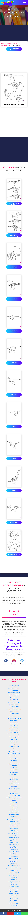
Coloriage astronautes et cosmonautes (14, 709)
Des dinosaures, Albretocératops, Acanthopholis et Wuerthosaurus (14, 235)
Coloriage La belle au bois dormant (14, 819)
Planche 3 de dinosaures (14, 554)
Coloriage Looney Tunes (14, 825)
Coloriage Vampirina (14, 835)
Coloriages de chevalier (14, 729)
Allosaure (14, 426)
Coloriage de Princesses (14, 694)
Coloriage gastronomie (14, 854)
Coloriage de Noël (14, 755)
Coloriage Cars (14, 781)
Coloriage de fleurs (14, 840)
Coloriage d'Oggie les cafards (14, 751)
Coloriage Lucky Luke (14, 849)
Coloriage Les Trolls (14, 807)
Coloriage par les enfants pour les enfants (14, 868)
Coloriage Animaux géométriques (14, 881)
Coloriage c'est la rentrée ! (14, 893)
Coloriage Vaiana (14, 786)
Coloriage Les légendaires (14, 886)
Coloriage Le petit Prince (14, 858)
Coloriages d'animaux (14, 727)
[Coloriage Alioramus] (14, 445)
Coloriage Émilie (14, 809)
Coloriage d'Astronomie (14, 805)
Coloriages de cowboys (14, 713)
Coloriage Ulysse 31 (14, 832)
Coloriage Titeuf (14, 750)
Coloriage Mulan (14, 863)
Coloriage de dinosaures (14, 757)
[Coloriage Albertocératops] (14, 509)
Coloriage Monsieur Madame (14, 764)
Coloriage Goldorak (14, 720)
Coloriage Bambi (14, 791)
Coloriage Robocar (14, 699)
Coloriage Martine (14, 816)
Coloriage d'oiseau (14, 856)
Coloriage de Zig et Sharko (14, 736)
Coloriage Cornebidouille (14, 872)
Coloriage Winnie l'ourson (14, 837)
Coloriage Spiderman (14, 741)
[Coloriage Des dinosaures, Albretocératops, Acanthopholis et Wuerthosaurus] (14, 222)
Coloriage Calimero (14, 767)
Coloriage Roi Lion (14, 743)
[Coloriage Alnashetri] (14, 381)
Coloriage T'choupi (14, 793)
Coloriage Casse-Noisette (14, 875)
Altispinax (14, 331)
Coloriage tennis (14, 800)
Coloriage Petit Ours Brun (14, 811)
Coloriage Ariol (14, 882)
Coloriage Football (14, 798)
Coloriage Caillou (14, 802)
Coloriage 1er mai (14, 839)
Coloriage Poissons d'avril (14, 826)
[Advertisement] (14, 29)
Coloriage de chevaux (14, 758)
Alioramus (14, 458)
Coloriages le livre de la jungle (14, 795)
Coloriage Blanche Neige (14, 774)
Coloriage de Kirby (14, 898)
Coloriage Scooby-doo (14, 860)
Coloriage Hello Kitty (14, 905)
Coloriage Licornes (14, 732)
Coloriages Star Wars (14, 762)
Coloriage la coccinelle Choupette (14, 734)
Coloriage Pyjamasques (14, 706)
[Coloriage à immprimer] (7, 3)
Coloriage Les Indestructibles (14, 753)
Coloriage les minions (14, 896)
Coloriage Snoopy (14, 870)
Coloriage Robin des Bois (14, 844)
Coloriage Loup (14, 879)
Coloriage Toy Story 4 (14, 697)
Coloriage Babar (14, 760)
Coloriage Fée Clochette (14, 814)
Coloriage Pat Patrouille (14, 685)
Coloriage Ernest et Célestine (14, 788)
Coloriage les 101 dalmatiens (14, 833)
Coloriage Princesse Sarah (14, 804)
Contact (19, 910)
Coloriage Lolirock (14, 853)
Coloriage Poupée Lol (14, 687)
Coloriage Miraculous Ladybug (14, 702)
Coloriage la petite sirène (14, 746)
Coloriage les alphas (14, 888)
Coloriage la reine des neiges (14, 688)
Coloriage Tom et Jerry (14, 830)
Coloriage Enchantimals (14, 842)
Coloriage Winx (14, 737)
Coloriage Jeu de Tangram (14, 902)
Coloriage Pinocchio (14, 861)
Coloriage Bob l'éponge (14, 851)
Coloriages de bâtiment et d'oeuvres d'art (14, 730)
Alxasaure (14, 299)
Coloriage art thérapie (14, 828)
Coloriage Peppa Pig (14, 744)
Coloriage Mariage (14, 891)
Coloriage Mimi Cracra (14, 779)
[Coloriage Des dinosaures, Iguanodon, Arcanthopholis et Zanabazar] (14, 190)
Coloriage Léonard (14, 772)
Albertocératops (14, 522)
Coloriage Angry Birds (14, 790)
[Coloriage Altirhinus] (14, 349)
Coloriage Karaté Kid (14, 884)
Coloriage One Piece (14, 900)
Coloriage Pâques (14, 769)
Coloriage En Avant (14, 725)
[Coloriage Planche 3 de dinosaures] (14, 541)
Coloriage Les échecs (14, 877)
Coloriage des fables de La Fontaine (14, 874)
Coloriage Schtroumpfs (14, 711)
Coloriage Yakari (14, 771)
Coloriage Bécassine (14, 867)
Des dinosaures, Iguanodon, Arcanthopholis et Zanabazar (14, 203)
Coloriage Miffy (14, 812)
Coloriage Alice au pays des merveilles (14, 797)
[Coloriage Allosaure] (14, 413)
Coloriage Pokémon (14, 690)
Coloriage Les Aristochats (14, 783)
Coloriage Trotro (14, 778)
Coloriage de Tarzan (14, 847)
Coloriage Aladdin (14, 701)
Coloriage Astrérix (14, 739)
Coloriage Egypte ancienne (14, 846)
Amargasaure (14, 267)
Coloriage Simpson (14, 748)
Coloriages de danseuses (14, 715)
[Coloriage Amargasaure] (14, 253)
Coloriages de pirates (14, 723)
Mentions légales (11, 910)
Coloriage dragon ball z (14, 704)
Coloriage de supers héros (14, 716)
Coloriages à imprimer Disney (14, 692)
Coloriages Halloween (14, 722)
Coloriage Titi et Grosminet (14, 821)
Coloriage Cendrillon (14, 818)
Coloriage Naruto (14, 895)
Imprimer (15, 49)
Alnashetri (14, 394)
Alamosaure (14, 490)
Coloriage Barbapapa (14, 708)
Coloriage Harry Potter (14, 903)
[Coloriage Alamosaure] (14, 477)
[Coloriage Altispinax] (14, 317)
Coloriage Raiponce (14, 785)
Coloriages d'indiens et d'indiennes (14, 718)
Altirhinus (14, 362)
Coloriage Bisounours (14, 776)
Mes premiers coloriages (14, 695)
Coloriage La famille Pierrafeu (14, 865)
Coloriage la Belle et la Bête (14, 823)
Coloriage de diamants (14, 889)
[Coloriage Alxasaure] (14, 285)
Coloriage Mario (14, 765)
